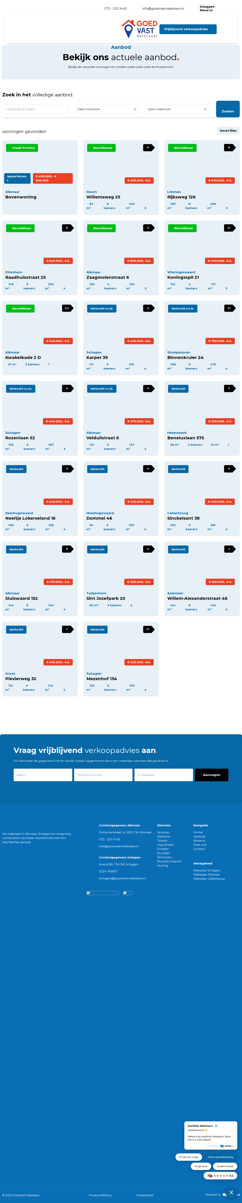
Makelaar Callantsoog (209, 878)
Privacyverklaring (100, 1195)
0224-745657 (108, 871)
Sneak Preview (225, 1166)
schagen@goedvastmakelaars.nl (122, 878)
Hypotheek (165, 845)
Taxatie (162, 840)
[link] (223, 1194)
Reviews (199, 840)
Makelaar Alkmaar (206, 874)
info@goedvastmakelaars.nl (119, 846)
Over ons (199, 845)
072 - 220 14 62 (109, 839)
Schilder (163, 849)
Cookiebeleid (144, 1195)
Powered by (213, 1146)
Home (198, 832)
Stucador (163, 853)
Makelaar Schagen (206, 870)
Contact (199, 849)
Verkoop (163, 832)
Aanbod (199, 836)
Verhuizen (164, 857)
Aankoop (163, 836)
